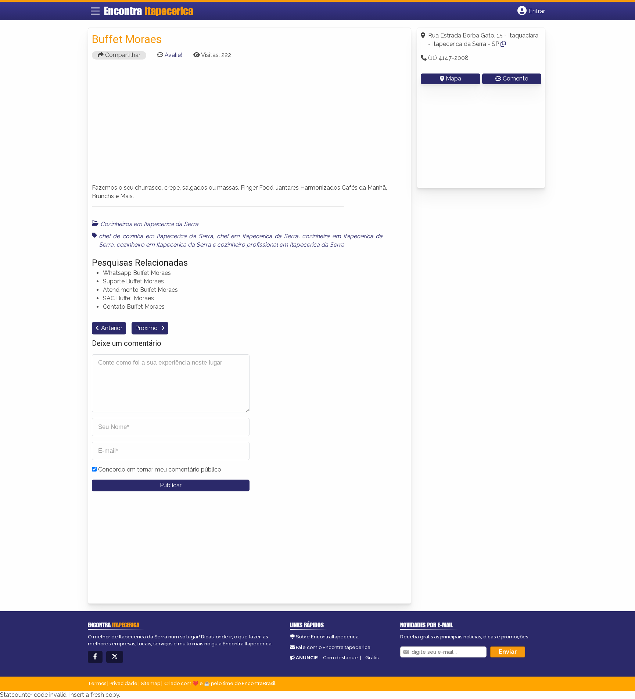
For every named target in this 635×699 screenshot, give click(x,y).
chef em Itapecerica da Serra (257, 236)
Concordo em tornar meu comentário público (159, 469)
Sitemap (150, 683)
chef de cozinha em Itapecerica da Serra (156, 236)
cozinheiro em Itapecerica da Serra (163, 244)
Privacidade (123, 683)
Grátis (372, 657)
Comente (515, 78)
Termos (97, 683)
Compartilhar (122, 54)
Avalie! (173, 54)
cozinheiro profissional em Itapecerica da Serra (280, 244)
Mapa (453, 78)
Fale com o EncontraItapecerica (333, 647)
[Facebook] (95, 657)
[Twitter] (114, 657)
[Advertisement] (249, 125)
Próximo (147, 328)
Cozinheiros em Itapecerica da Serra (149, 224)
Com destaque (340, 657)
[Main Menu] (95, 11)
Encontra (148, 10)
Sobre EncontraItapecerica (327, 636)
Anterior (111, 328)
